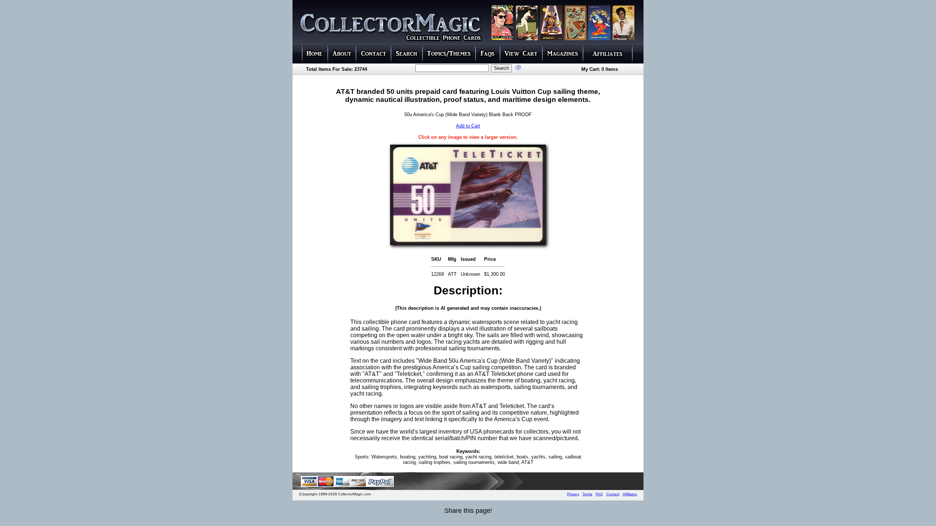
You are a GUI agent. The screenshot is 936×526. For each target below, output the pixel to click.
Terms (587, 494)
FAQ (599, 494)
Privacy (573, 494)
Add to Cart (468, 126)
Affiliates (630, 494)
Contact (612, 494)
